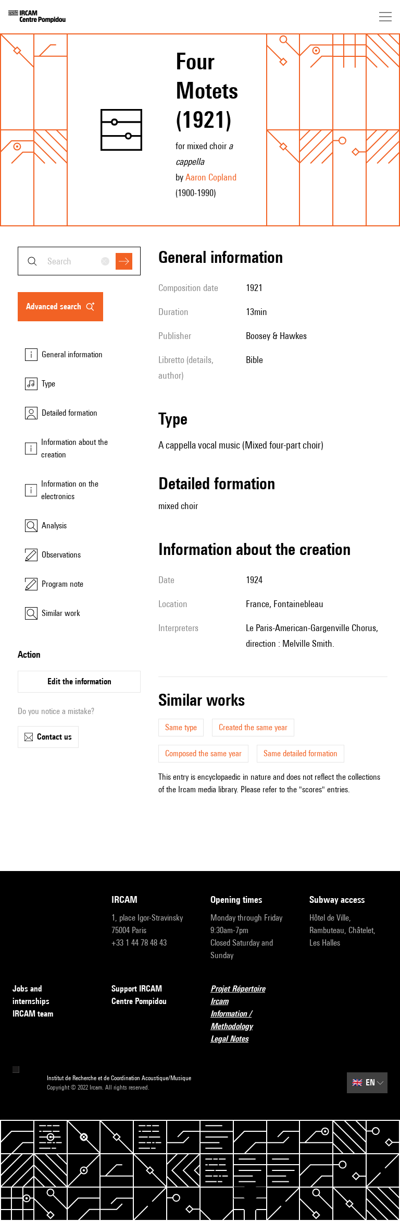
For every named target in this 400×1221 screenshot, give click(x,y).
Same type (181, 727)
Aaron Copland (210, 177)
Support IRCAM (136, 989)
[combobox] (79, 261)
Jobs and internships (30, 995)
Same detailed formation (301, 753)
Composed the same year (203, 753)
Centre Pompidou (139, 1001)
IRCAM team (32, 1014)
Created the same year (253, 727)
